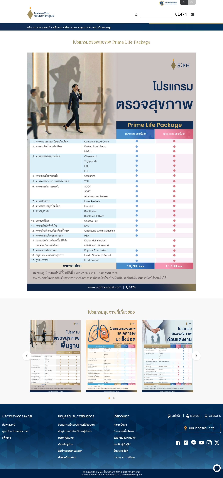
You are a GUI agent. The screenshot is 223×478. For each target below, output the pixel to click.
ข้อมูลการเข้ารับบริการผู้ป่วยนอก (76, 425)
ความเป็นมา (120, 425)
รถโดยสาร (214, 415)
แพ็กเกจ (57, 27)
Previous (27, 356)
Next (196, 356)
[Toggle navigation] (192, 14)
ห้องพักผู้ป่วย (65, 444)
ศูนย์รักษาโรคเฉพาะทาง (15, 431)
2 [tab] (113, 398)
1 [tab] (109, 398)
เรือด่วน (194, 415)
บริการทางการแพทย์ (38, 27)
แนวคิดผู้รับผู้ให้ (122, 444)
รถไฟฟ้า (176, 415)
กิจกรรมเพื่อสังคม (124, 431)
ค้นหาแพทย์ (8, 425)
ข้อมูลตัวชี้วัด (121, 451)
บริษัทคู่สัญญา (66, 438)
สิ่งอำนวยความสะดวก (70, 451)
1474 (182, 14)
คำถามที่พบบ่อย (67, 457)
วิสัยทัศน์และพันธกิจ (125, 438)
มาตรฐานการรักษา (124, 457)
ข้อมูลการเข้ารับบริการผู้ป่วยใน (75, 431)
